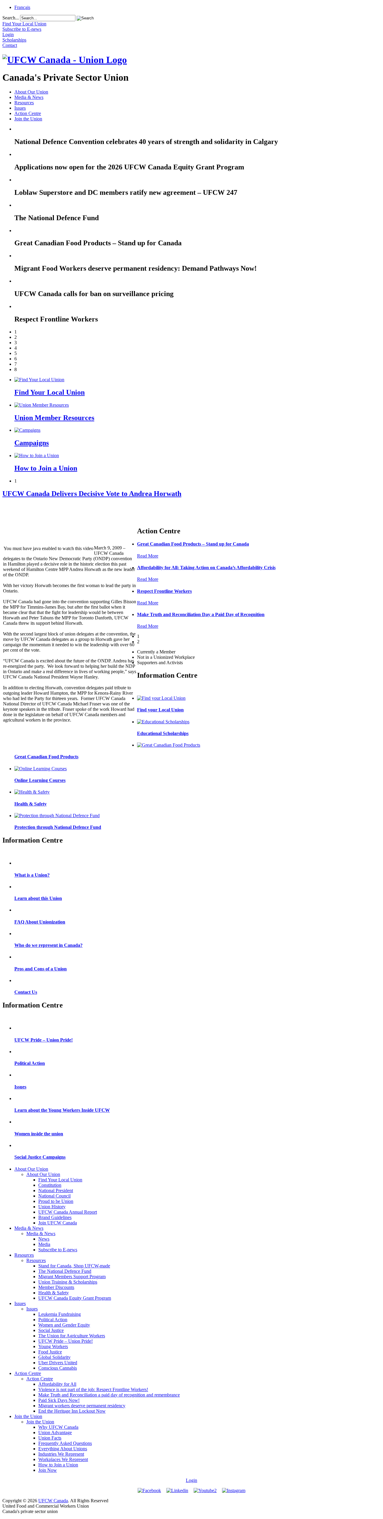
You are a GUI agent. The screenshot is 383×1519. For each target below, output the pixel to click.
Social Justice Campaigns (40, 1157)
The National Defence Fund (64, 1271)
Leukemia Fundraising (59, 1314)
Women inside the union (38, 1133)
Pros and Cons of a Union (40, 968)
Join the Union (28, 118)
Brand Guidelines (55, 1217)
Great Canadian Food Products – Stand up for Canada (193, 543)
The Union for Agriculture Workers (71, 1335)
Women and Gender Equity (64, 1324)
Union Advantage (55, 1432)
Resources (24, 102)
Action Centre (27, 113)
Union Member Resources (54, 418)
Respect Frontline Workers (164, 591)
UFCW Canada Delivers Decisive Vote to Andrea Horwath (91, 493)
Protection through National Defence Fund (57, 827)
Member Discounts (56, 1287)
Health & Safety (30, 803)
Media (44, 1244)
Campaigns (31, 443)
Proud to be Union (55, 1201)
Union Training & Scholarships (67, 1281)
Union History (52, 1206)
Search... (10, 17)
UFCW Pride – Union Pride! (43, 1039)
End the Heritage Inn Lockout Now (72, 1411)
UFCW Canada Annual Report (67, 1212)
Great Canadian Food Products (46, 756)
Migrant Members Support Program (72, 1276)
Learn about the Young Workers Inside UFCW (62, 1110)
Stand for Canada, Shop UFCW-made (74, 1265)
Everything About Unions (62, 1448)
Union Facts (49, 1437)
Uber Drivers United (57, 1362)
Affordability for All (57, 1384)
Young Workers (53, 1346)
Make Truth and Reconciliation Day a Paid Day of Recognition (201, 614)
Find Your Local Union (49, 392)
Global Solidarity (54, 1357)
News (43, 1238)
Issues (20, 108)
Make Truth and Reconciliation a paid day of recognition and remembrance (109, 1394)
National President (55, 1190)
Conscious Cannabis (57, 1368)
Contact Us (25, 992)
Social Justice (51, 1330)
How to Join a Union (45, 468)
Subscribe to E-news (57, 1249)
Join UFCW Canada (57, 1222)
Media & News (28, 97)
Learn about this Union (38, 898)
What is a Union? (32, 875)
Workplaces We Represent (63, 1459)
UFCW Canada (53, 1500)
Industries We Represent (61, 1454)
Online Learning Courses (40, 780)
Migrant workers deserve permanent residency (81, 1405)
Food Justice (50, 1351)
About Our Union (31, 91)
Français (22, 7)
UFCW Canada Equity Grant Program (74, 1298)
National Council (54, 1195)
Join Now (47, 1470)
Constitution (49, 1185)
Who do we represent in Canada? (48, 945)
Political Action (29, 1063)
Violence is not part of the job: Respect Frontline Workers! (93, 1389)
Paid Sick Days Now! (59, 1400)
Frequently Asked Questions (65, 1443)
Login (191, 1480)
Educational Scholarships (163, 733)
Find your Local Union (160, 709)
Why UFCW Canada (58, 1427)
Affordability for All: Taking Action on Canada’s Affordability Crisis (206, 567)
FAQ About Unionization (39, 921)
